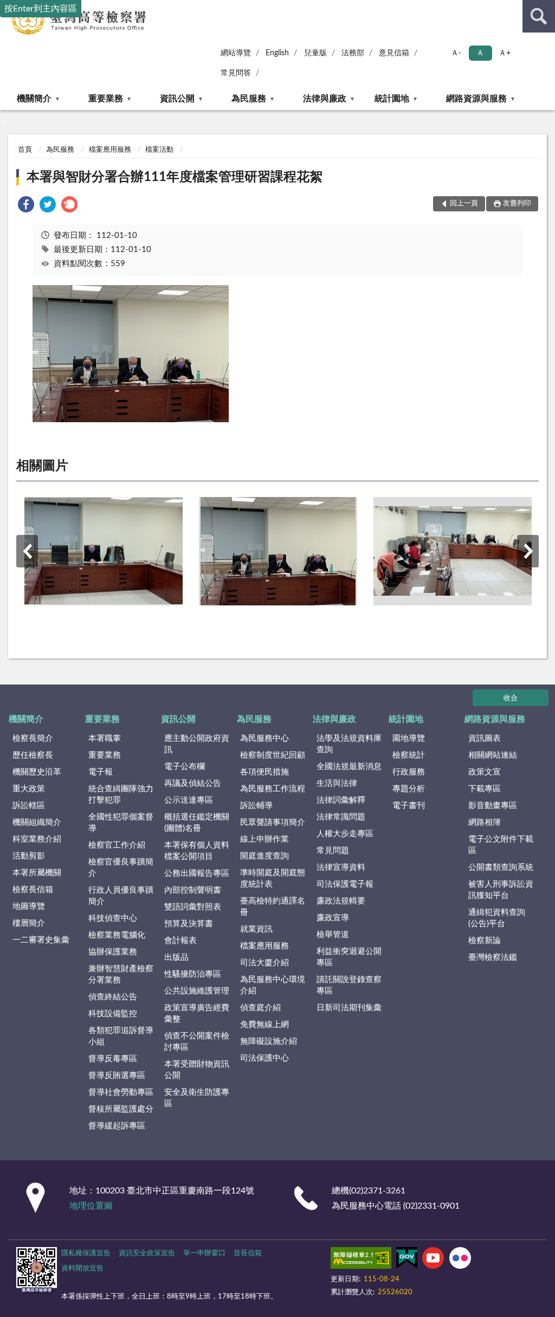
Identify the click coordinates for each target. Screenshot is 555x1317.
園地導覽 (408, 738)
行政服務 (408, 772)
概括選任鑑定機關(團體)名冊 (196, 822)
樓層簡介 (28, 923)
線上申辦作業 (264, 839)
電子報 (100, 772)
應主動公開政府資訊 (196, 744)
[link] (26, 206)
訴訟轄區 (28, 806)
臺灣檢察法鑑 (492, 957)
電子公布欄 (184, 767)
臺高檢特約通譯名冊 (272, 906)
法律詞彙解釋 (341, 800)
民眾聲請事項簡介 (272, 822)
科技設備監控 (112, 1014)
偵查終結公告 (112, 997)
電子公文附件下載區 (500, 845)
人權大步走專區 (345, 834)
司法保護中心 (264, 1058)
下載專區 (484, 789)
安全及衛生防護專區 (196, 1098)
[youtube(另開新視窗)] (433, 1260)
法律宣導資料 (341, 867)
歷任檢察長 (32, 755)
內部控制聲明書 (192, 890)
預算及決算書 (188, 924)
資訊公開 (177, 98)
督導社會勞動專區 (120, 1092)
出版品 (176, 957)
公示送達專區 (188, 800)
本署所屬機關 (36, 873)
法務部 (352, 53)
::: (5, 122)
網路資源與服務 (476, 98)
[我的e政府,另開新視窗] (406, 1260)
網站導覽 (236, 53)
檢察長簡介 (32, 738)
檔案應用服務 (110, 149)
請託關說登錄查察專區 (349, 985)
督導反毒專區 (112, 1059)
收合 (511, 698)
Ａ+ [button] (505, 53)
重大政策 (28, 789)
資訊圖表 (484, 738)
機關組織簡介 (36, 822)
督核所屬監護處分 (120, 1109)
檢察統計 (408, 755)
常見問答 (236, 73)
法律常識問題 (341, 817)
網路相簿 (484, 822)
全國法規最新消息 (349, 767)
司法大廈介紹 (264, 963)
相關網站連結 (492, 755)
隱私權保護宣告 (86, 1253)
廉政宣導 (333, 918)
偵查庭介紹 (260, 1008)
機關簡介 (34, 98)
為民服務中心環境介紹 (272, 985)
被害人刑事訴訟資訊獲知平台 (500, 890)
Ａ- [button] (456, 53)
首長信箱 (248, 1253)
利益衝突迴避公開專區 (349, 957)
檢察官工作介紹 (116, 845)
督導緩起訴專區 (116, 1126)
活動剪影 (28, 856)
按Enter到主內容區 (40, 8)
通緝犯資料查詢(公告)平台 (496, 918)
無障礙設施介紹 (268, 1041)
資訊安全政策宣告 (147, 1253)
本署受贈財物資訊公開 (196, 1070)
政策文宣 (484, 772)
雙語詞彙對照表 (192, 907)
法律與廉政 (324, 98)
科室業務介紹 (36, 839)
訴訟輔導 (256, 806)
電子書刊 (408, 806)
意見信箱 (394, 53)
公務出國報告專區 (196, 873)
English (277, 53)
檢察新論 (484, 941)
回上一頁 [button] (464, 203)
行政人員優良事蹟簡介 (120, 896)
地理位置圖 (91, 1206)
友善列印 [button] (517, 203)
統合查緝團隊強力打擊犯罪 (120, 794)
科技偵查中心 (112, 918)
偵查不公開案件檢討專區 (196, 1041)
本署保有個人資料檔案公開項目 (196, 851)
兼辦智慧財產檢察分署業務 (120, 974)
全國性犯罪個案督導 (120, 822)
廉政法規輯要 (341, 901)
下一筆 (528, 551)
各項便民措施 (264, 772)
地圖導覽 (28, 906)
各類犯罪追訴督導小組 (120, 1036)
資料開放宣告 (82, 1268)
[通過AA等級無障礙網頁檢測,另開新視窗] (361, 1260)
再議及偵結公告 (192, 783)
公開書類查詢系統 (500, 867)
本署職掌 (104, 738)
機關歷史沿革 (36, 772)
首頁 (25, 149)
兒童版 (315, 53)
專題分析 (408, 789)
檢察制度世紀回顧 (272, 755)
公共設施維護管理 (196, 991)
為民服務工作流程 (272, 789)
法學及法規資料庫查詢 (349, 744)
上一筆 (27, 551)
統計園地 (392, 98)
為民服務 (248, 98)
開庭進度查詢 (264, 856)
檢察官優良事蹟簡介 (120, 867)
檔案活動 (159, 149)
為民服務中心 (264, 738)
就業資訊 (256, 929)
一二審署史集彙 (40, 940)
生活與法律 (337, 783)
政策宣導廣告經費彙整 (196, 1013)
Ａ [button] (480, 53)
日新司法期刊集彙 (349, 1008)
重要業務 (105, 98)
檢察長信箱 (32, 890)
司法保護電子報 (345, 884)
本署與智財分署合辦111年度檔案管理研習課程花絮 (174, 177)
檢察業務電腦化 (116, 935)
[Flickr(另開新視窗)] (460, 1260)
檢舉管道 (333, 935)
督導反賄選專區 (116, 1075)
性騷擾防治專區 (192, 974)
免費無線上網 (264, 1025)
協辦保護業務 (112, 952)
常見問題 (333, 851)
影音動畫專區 (492, 806)
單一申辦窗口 (204, 1253)
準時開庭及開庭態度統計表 (272, 878)
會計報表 (180, 941)
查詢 (538, 16)
